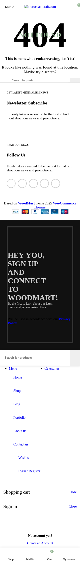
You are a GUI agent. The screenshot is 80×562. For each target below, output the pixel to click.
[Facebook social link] (11, 183)
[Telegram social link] (55, 183)
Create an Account (40, 543)
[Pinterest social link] (33, 183)
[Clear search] (65, 80)
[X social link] (22, 183)
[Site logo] (40, 6)
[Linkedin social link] (44, 183)
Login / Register (29, 471)
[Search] (75, 80)
